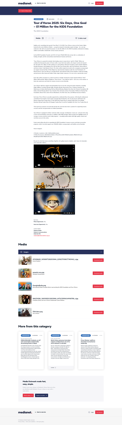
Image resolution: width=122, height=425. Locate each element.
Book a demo (27, 395)
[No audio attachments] (49, 38)
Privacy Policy (21, 421)
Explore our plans (40, 395)
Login (92, 3)
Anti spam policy (40, 421)
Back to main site (41, 3)
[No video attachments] (53, 38)
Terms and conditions (30, 421)
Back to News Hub (26, 11)
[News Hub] (25, 3)
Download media (98, 260)
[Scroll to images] (43, 38)
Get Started (99, 3)
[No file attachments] (46, 38)
